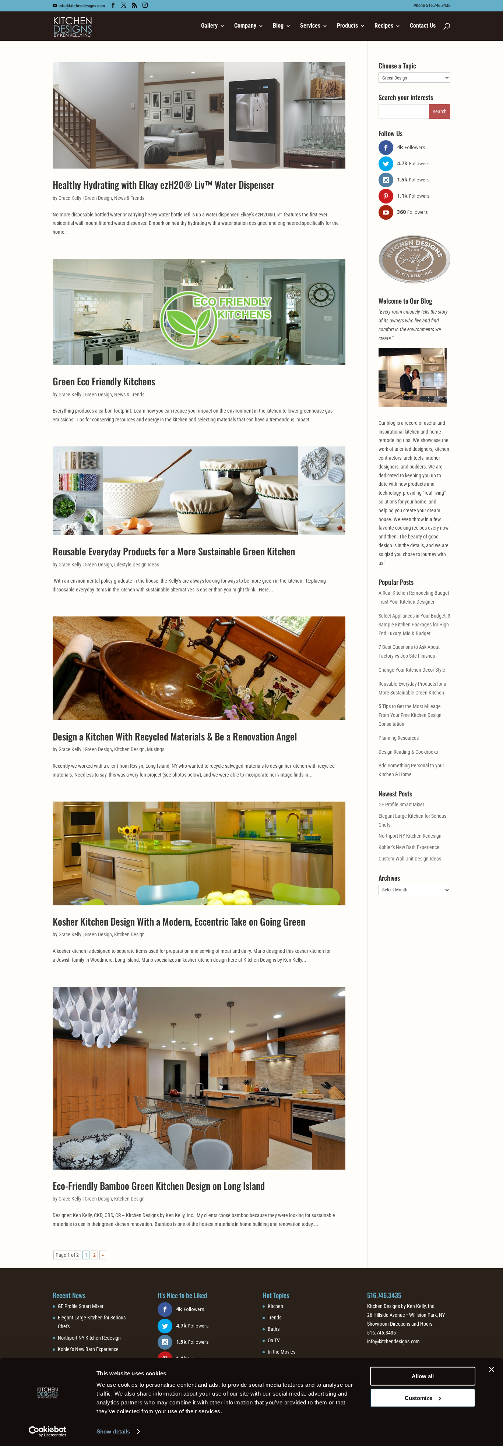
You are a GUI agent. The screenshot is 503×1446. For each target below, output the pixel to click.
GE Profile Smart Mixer (401, 804)
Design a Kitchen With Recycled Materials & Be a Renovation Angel (175, 736)
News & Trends (129, 198)
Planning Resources (399, 738)
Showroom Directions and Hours (399, 1324)
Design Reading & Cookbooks (408, 752)
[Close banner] (491, 1369)
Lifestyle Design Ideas (136, 565)
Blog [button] (278, 26)
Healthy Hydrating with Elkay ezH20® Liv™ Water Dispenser (163, 184)
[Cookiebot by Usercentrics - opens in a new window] (47, 1431)
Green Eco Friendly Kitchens (104, 381)
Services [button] (310, 26)
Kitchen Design (129, 749)
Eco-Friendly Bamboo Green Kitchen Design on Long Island (159, 1185)
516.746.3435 (384, 1295)
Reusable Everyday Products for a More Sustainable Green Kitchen (174, 551)
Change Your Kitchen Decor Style (412, 670)
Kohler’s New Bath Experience (409, 847)
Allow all (423, 1376)
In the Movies (281, 1352)
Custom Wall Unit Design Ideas (410, 859)
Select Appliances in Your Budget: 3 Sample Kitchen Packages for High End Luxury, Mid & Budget (414, 624)
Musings (155, 749)
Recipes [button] (383, 26)
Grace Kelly (70, 198)
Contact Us (423, 26)
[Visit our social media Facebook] (113, 5)
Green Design (98, 198)
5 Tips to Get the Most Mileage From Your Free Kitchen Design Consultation (410, 715)
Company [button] (245, 26)
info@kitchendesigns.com (393, 1341)
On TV (274, 1340)
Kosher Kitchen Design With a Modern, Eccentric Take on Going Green (179, 921)
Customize (418, 1397)
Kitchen (275, 1306)
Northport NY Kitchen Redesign (410, 836)
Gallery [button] (209, 26)
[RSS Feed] (134, 5)
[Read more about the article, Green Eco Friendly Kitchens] (199, 312)
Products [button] (347, 26)
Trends (274, 1318)
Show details (113, 1431)
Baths (273, 1329)
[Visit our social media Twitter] (123, 5)
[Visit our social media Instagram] (145, 5)
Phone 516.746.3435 (432, 5)
